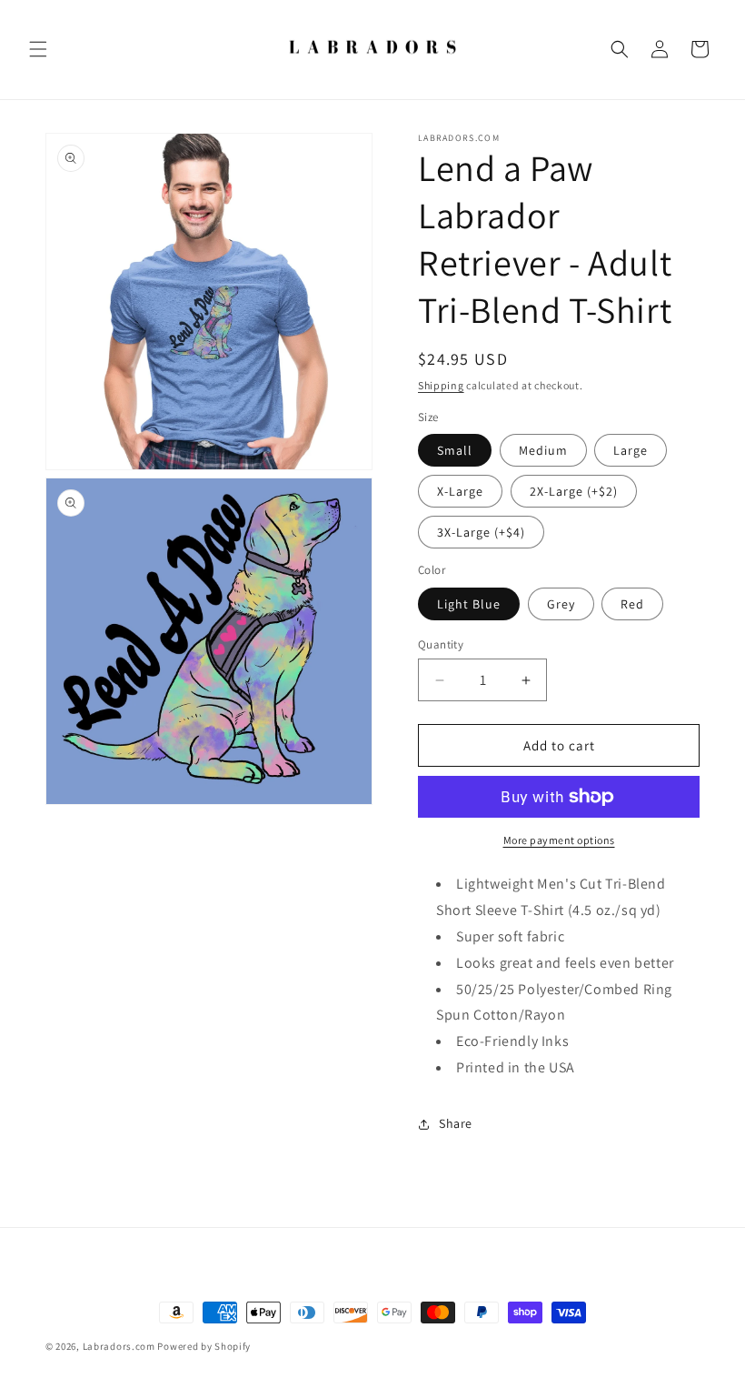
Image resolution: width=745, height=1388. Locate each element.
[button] (38, 49)
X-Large (460, 491)
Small (454, 450)
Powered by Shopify (204, 1346)
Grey (561, 604)
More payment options (559, 840)
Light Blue (469, 604)
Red (632, 604)
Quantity (440, 644)
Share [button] (455, 1123)
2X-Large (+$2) (574, 491)
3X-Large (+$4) (481, 532)
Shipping (441, 385)
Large (630, 450)
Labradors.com (119, 1346)
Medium (543, 450)
